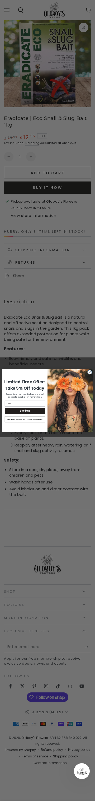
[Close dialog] (90, 372)
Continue (25, 410)
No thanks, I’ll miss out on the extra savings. (25, 419)
